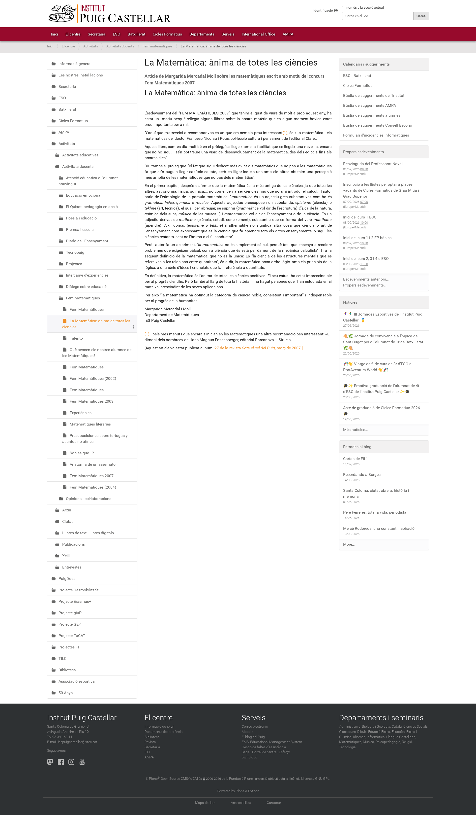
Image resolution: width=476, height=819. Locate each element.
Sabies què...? (81, 453)
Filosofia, (399, 732)
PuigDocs (66, 578)
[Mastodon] (50, 762)
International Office (258, 34)
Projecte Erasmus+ (74, 601)
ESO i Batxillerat (357, 75)
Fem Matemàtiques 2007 (91, 475)
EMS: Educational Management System (272, 742)
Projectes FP (69, 647)
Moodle (247, 732)
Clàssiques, (348, 732)
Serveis (228, 34)
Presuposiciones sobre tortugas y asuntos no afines (95, 438)
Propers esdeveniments (363, 151)
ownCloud (249, 757)
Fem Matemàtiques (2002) (92, 378)
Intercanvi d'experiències (87, 275)
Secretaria (96, 34)
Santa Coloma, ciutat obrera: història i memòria (376, 493)
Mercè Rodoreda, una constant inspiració (379, 528)
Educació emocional (83, 195)
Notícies (350, 302)
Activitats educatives (79, 155)
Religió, (407, 742)
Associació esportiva (76, 681)
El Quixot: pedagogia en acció (91, 206)
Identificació (323, 10)
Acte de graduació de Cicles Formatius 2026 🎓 (381, 410)
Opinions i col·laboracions (88, 498)
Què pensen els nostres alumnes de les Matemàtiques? (96, 352)
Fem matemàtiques (157, 46)
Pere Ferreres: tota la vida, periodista (374, 512)
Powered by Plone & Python (238, 791)
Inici (54, 34)
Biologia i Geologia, (376, 726)
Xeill (65, 555)
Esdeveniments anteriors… (366, 279)
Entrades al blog (357, 446)
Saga (246, 752)
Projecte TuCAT (71, 635)
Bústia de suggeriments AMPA (369, 105)
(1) (285, 132)
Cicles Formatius (167, 34)
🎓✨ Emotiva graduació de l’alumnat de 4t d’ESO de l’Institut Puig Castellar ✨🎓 (381, 388)
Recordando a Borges (362, 474)
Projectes (73, 263)
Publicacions (73, 544)
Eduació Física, (379, 732)
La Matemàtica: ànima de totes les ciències (96, 324)
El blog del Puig (253, 737)
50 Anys (65, 692)
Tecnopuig (74, 252)
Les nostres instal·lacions (80, 75)
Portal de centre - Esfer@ (271, 752)
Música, (369, 742)
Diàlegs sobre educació (86, 286)
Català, (397, 726)
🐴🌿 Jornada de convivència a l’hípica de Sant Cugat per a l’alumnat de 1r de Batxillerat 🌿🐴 (383, 342)
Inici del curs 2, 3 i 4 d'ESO (366, 258)
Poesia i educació (81, 218)
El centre (72, 34)
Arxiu (66, 510)
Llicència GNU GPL (315, 779)
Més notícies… (355, 429)
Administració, (350, 726)
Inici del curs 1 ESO (360, 217)
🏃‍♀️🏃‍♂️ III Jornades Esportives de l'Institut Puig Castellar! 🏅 (382, 317)
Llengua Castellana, (401, 737)
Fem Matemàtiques (86, 309)
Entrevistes (71, 567)
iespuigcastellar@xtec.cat (77, 742)
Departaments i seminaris (381, 717)
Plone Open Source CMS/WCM (173, 779)
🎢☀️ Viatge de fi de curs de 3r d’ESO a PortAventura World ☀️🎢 (377, 366)
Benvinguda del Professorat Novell (373, 163)
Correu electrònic (255, 726)
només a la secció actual (365, 7)
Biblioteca (67, 670)
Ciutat (67, 521)
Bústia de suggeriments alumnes (371, 115)
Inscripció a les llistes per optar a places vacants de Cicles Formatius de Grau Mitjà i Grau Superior (381, 190)
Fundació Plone (241, 779)
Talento (76, 338)
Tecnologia (347, 747)
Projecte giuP (70, 612)
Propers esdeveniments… (365, 285)
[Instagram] (71, 762)
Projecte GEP (69, 624)
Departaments (201, 34)
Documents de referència (164, 732)
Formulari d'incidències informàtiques (376, 135)
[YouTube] (82, 762)
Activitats (90, 46)
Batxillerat (136, 34)
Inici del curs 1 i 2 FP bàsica (367, 237)
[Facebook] (61, 762)
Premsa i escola (79, 229)
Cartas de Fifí (354, 458)
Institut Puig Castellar (82, 717)
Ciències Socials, (415, 726)
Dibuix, (362, 732)
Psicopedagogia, (388, 742)
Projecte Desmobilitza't (78, 590)
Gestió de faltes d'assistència (264, 747)
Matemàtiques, (350, 742)
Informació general (74, 63)
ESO (116, 34)
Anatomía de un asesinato (92, 464)
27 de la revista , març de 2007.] (258, 348)
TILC (62, 658)
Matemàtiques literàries (90, 424)
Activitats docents (120, 46)
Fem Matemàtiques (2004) (92, 487)
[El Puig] (109, 14)
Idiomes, (359, 737)
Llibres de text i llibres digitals (87, 533)
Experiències (80, 412)
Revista (150, 742)
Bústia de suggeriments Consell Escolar (377, 125)
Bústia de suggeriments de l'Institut (373, 95)
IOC (147, 752)
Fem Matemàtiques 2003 (91, 401)
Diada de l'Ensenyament (86, 241)
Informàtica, (376, 737)
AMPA (288, 34)
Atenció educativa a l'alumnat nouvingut (88, 181)
